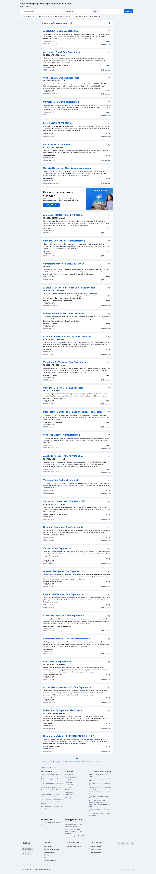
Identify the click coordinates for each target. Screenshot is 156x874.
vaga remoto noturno (71, 826)
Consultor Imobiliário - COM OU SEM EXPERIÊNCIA (68, 736)
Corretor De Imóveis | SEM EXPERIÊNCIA (63, 263)
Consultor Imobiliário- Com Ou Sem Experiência (67, 336)
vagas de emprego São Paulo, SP (74, 836)
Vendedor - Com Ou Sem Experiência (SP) (64, 501)
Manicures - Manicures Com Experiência (63, 313)
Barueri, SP (68, 797)
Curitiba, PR (68, 779)
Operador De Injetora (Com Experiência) (63, 571)
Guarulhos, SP (69, 794)
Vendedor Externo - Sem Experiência (61, 434)
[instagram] (123, 843)
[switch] (110, 23)
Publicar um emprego (74, 846)
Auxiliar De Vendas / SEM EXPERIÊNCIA (63, 456)
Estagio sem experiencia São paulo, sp (52, 794)
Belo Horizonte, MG (70, 777)
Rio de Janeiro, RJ (70, 774)
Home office (68, 787)
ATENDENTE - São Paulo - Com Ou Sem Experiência (69, 287)
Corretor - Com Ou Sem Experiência (61, 102)
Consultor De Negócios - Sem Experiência (64, 240)
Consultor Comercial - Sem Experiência (63, 388)
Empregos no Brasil (50, 861)
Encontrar (128, 11)
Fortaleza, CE (69, 792)
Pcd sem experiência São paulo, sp (51, 787)
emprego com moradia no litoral (74, 824)
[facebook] (119, 843)
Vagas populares (96, 846)
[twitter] (127, 843)
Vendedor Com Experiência (57, 548)
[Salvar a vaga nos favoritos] (109, 31)
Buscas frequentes (47, 767)
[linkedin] (132, 843)
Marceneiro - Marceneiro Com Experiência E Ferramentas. (72, 411)
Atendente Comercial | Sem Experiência (63, 615)
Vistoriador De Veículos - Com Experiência (64, 362)
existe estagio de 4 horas (72, 829)
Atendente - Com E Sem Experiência (61, 52)
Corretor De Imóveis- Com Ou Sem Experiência (66, 638)
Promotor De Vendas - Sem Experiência (63, 594)
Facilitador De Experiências (57, 661)
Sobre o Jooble (48, 846)
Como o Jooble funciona (51, 849)
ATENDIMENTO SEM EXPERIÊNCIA (60, 31)
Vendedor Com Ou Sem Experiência (61, 78)
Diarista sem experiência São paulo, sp (52, 799)
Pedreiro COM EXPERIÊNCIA (57, 123)
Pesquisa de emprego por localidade (51, 825)
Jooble (132, 870)
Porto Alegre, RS (69, 782)
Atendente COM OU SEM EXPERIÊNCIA (63, 215)
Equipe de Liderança (50, 852)
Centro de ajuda (49, 858)
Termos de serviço (27, 869)
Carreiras (46, 855)
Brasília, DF (68, 789)
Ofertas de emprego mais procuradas (51, 822)
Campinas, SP (69, 784)
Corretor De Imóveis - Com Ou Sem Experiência (67, 168)
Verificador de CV (96, 852)
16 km (95, 11)
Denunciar (107, 44)
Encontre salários (96, 849)
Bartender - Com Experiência (57, 144)
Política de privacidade (42, 869)
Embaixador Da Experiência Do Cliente (62, 710)
